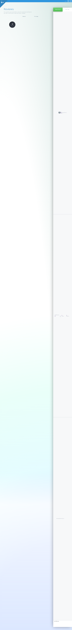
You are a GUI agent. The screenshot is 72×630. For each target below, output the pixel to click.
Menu (66, 1)
